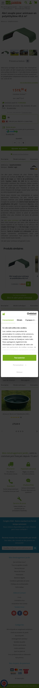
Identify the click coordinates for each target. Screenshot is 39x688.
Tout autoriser (19, 358)
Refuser (20, 372)
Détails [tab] (19, 320)
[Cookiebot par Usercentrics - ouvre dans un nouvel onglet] (28, 314)
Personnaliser (18, 365)
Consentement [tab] (8, 320)
